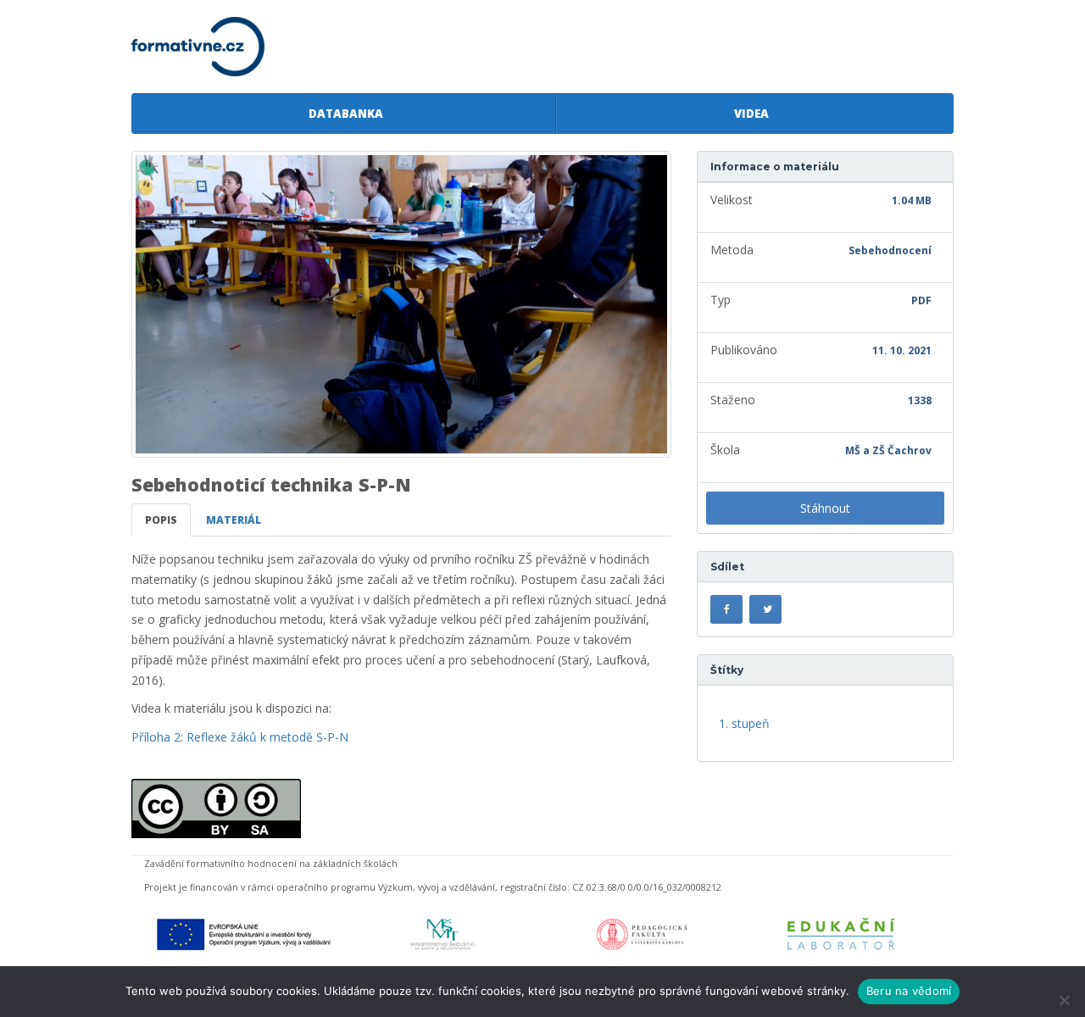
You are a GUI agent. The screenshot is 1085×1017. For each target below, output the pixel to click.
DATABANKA (343, 113)
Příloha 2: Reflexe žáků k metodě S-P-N (239, 737)
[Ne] (1063, 1000)
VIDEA (749, 113)
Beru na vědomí (909, 991)
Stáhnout (825, 508)
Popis (161, 520)
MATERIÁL (233, 520)
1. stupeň (744, 723)
